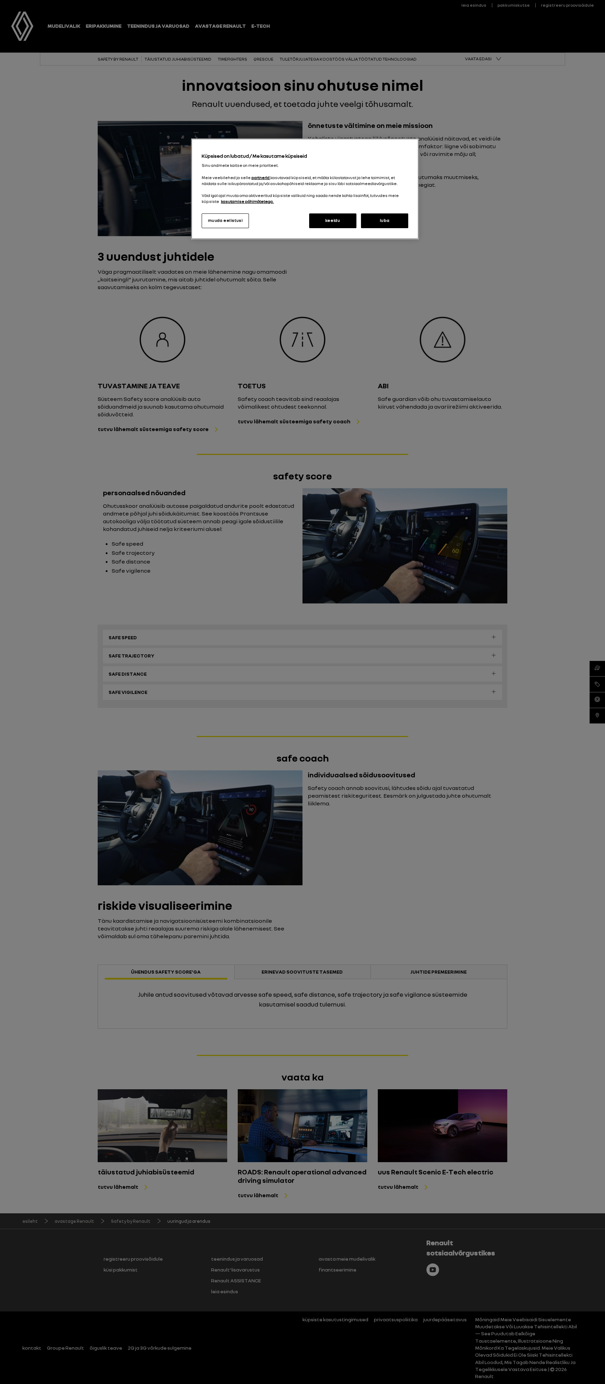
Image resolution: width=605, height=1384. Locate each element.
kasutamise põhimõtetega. (247, 201)
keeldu (332, 220)
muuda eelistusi (225, 220)
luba (384, 220)
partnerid (260, 177)
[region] (305, 188)
